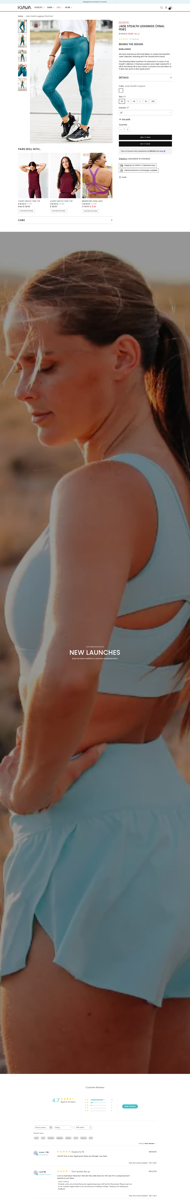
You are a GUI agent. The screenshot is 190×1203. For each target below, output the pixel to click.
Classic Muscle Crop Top (61, 201)
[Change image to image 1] (22, 26)
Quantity (123, 124)
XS (122, 101)
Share (124, 177)
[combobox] (63, 1128)
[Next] (116, 2)
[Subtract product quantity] (121, 129)
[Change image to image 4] (22, 69)
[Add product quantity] (128, 129)
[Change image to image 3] (22, 55)
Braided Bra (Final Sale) (92, 201)
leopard (83, 1138)
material (51, 1138)
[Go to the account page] (166, 7)
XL (146, 101)
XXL (153, 101)
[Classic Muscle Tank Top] (33, 175)
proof (76, 1138)
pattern (68, 1138)
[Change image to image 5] (22, 84)
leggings (60, 1138)
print (90, 1138)
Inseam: (124, 107)
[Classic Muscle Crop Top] (65, 175)
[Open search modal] (161, 7)
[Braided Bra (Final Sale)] (97, 175)
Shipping (123, 158)
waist (36, 1138)
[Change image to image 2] (22, 40)
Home (20, 16)
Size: (122, 96)
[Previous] (73, 2)
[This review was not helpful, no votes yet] (154, 1163)
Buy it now (145, 144)
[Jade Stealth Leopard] (121, 90)
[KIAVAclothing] (24, 7)
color (43, 1138)
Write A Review (130, 1106)
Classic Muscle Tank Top (29, 201)
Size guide (126, 119)
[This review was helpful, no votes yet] (150, 1163)
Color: (132, 86)
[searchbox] (41, 1127)
